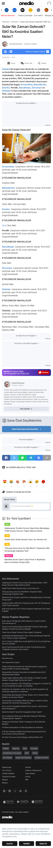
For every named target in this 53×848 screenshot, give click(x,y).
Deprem (16, 748)
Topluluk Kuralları (9, 776)
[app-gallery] (38, 801)
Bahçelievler (40, 84)
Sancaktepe (25, 87)
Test (7, 536)
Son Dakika (7, 758)
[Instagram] (4, 791)
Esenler (6, 87)
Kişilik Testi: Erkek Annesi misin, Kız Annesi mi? (26, 539)
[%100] (22, 10)
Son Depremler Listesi (10, 662)
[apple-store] (9, 801)
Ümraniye (37, 87)
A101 (26, 753)
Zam (25, 748)
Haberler (5, 22)
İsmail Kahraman (23, 44)
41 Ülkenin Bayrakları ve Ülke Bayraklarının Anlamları (22, 727)
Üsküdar (6, 90)
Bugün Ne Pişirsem (23, 758)
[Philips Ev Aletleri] (7, 10)
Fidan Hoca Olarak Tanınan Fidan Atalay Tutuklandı (21, 632)
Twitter (5, 748)
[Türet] (38, 10)
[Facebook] (9, 791)
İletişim (5, 783)
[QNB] (30, 10)
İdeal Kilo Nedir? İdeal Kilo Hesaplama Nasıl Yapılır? (22, 712)
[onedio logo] (25, 817)
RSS (26, 780)
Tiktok (35, 753)
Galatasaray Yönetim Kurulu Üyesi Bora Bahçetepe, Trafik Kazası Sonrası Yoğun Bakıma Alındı (27, 529)
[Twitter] (15, 791)
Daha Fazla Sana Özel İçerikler (25, 429)
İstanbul (6, 69)
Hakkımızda (6, 767)
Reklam (5, 780)
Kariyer (28, 767)
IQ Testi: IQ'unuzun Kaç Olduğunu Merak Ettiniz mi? (22, 737)
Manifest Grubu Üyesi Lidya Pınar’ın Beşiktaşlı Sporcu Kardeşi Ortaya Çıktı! (25, 560)
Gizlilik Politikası (8, 773)
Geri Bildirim (7, 770)
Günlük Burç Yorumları (12, 753)
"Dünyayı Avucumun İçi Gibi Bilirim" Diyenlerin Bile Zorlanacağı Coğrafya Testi (27, 549)
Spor (7, 524)
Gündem (14, 22)
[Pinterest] (26, 791)
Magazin (9, 556)
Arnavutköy (26, 84)
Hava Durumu (7, 658)
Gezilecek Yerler (41, 758)
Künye (27, 776)
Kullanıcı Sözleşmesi (33, 770)
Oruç (4, 225)
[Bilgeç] (46, 10)
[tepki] (4, 481)
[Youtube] (20, 791)
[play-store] (23, 801)
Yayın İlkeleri (30, 773)
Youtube (34, 748)
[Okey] (15, 10)
